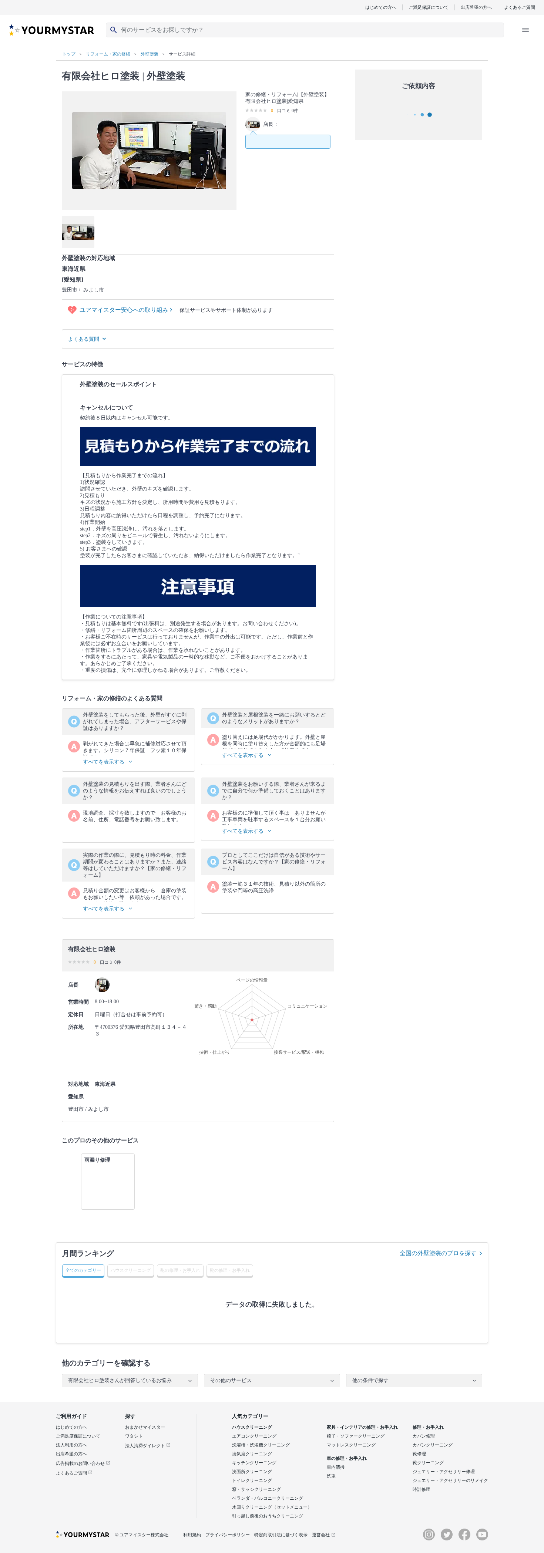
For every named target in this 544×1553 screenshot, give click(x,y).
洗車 (331, 1476)
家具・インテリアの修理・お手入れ (362, 1427)
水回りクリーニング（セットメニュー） (272, 1507)
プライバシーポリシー (227, 1535)
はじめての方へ (380, 7)
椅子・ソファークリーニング (356, 1436)
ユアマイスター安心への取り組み (125, 310)
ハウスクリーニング (252, 1427)
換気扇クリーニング (252, 1453)
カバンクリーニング (433, 1445)
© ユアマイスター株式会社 (141, 1535)
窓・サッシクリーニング (256, 1489)
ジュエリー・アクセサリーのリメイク (450, 1480)
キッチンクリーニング (254, 1462)
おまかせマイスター (145, 1427)
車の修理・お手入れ (347, 1458)
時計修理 (421, 1489)
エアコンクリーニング (254, 1436)
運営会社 (321, 1535)
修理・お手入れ (428, 1427)
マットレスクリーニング (351, 1445)
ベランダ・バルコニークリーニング (267, 1498)
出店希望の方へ (476, 7)
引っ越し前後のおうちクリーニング (267, 1516)
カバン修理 (424, 1436)
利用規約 (192, 1535)
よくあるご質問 (519, 7)
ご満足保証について (429, 7)
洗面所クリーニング (252, 1471)
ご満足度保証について (78, 1436)
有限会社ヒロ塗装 (101, 76)
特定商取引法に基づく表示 (281, 1535)
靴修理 (419, 1453)
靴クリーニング (428, 1462)
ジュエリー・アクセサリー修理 (444, 1471)
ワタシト (134, 1436)
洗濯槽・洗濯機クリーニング (261, 1445)
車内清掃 (336, 1467)
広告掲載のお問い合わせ (81, 1463)
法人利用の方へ (71, 1445)
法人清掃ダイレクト (145, 1445)
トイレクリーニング (252, 1480)
